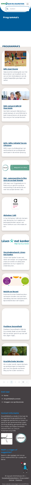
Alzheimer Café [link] (9, 215)
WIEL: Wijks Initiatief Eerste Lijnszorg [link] (15, 144)
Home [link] (5, 395)
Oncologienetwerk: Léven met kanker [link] (14, 253)
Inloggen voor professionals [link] (13, 402)
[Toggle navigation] (27, 4)
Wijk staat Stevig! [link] (10, 69)
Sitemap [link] (11, 480)
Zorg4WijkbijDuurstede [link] (11, 399)
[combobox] (17, 8)
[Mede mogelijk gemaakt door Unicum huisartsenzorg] (21, 438)
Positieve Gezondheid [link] (12, 326)
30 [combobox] (23, 382)
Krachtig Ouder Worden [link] (13, 361)
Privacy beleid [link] (24, 478)
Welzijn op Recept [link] (10, 291)
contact (13, 455)
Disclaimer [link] (19, 480)
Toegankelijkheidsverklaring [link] (10, 478)
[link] (12, 3)
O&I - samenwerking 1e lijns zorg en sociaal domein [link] (15, 179)
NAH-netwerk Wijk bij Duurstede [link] (12, 107)
